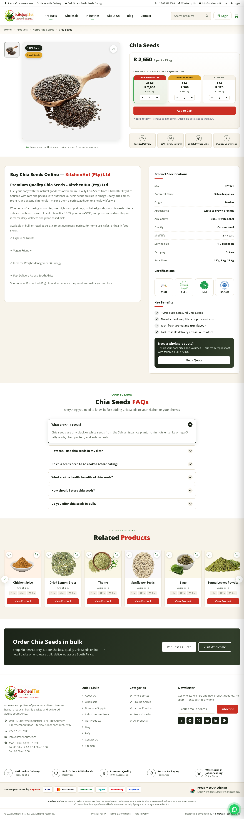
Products (22, 29)
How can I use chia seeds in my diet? (77, 451)
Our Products (93, 720)
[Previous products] (5, 579)
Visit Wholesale (215, 647)
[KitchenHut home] (19, 15)
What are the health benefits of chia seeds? (82, 477)
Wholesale (91, 702)
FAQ (87, 733)
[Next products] (239, 579)
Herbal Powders (142, 708)
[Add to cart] (37, 555)
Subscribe (227, 709)
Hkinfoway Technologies (226, 813)
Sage (183, 582)
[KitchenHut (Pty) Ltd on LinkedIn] (215, 720)
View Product (23, 601)
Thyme (103, 582)
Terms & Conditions (120, 813)
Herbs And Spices (43, 29)
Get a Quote (194, 360)
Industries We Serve (97, 714)
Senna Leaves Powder (223, 582)
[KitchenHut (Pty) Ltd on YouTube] (207, 720)
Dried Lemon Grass (62, 582)
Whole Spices (141, 695)
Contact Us (91, 739)
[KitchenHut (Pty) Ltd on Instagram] (189, 720)
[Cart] (236, 16)
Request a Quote (179, 647)
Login (237, 3)
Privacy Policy (98, 813)
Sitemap (90, 746)
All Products (140, 720)
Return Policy (142, 813)
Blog (87, 727)
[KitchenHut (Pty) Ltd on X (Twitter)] (198, 720)
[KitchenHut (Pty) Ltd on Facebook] (181, 720)
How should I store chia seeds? (73, 490)
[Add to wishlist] (113, 49)
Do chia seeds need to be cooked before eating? (84, 464)
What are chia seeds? (66, 424)
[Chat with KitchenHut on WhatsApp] (234, 809)
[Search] (207, 16)
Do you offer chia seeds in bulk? (73, 504)
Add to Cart (184, 111)
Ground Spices (142, 702)
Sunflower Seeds (143, 582)
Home (8, 29)
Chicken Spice (23, 582)
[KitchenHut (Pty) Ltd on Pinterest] (224, 720)
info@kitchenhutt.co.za (214, 3)
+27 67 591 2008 (166, 3)
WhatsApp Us (188, 3)
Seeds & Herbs (142, 714)
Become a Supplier (96, 708)
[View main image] (11, 49)
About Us (90, 695)
